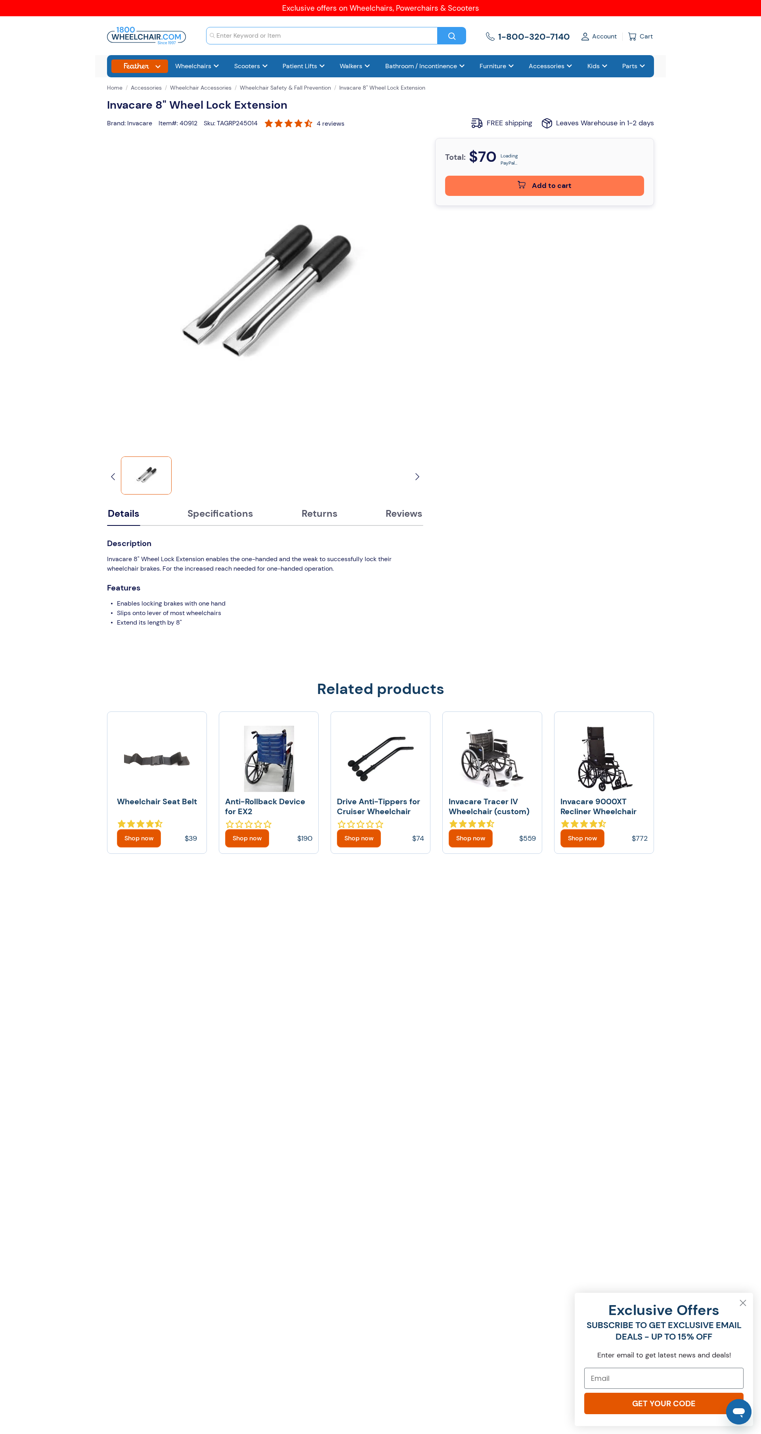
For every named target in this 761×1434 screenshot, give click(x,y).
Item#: (168, 123)
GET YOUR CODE (664, 1403)
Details (124, 513)
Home (114, 87)
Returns (320, 513)
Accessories (146, 87)
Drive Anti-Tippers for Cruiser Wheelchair (378, 806)
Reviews (404, 513)
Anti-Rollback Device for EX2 (265, 806)
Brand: (116, 123)
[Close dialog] (743, 1303)
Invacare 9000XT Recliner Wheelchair (598, 806)
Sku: (209, 123)
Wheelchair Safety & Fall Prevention (285, 87)
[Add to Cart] (139, 838)
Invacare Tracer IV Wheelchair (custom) (489, 806)
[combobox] (322, 35)
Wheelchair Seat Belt (157, 801)
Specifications (220, 513)
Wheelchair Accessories (200, 87)
